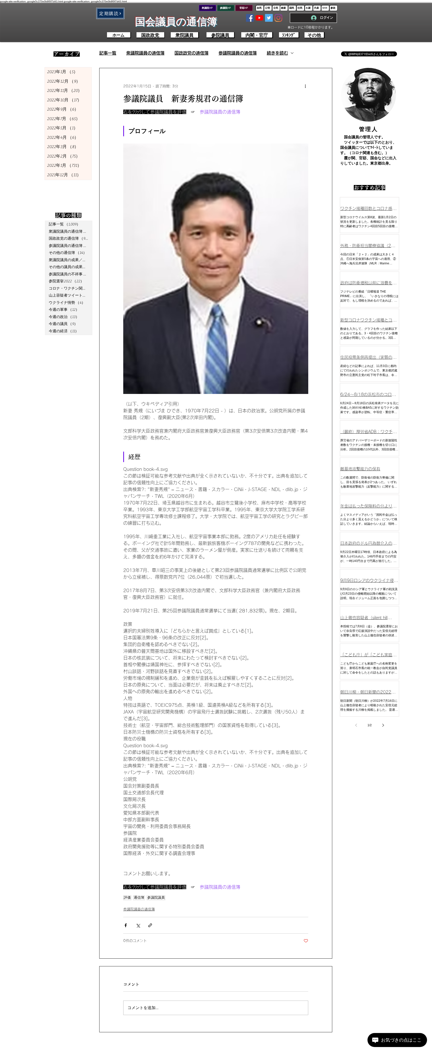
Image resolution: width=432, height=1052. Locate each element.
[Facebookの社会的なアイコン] (250, 18)
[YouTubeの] (259, 18)
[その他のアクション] (305, 86)
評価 (127, 898)
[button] (110, 13)
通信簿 (139, 898)
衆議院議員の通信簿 (145, 53)
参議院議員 (156, 898)
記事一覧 (107, 53)
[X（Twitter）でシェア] (138, 925)
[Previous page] (356, 725)
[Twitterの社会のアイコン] (269, 18)
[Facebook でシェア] (125, 925)
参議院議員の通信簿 (237, 53)
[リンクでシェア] (150, 925)
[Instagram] (278, 18)
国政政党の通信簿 (191, 53)
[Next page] (383, 725)
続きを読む (277, 53)
